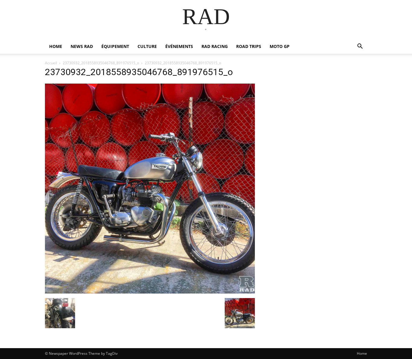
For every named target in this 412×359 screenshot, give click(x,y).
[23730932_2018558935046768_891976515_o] (150, 291)
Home (362, 353)
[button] (360, 47)
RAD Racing (214, 46)
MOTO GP (280, 46)
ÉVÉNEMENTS (179, 46)
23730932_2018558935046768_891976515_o (101, 62)
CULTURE (147, 46)
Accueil (51, 62)
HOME (55, 46)
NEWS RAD (82, 46)
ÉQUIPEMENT (115, 46)
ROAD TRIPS (248, 46)
